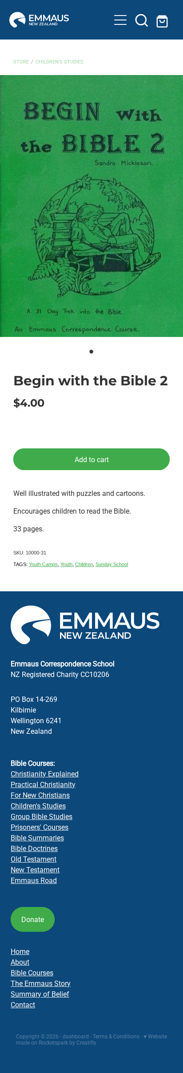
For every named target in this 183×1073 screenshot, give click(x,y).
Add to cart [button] (92, 459)
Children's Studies (60, 61)
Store (21, 61)
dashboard (76, 1036)
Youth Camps (43, 564)
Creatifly (86, 1042)
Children (84, 564)
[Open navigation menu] (120, 20)
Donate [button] (32, 919)
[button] (141, 20)
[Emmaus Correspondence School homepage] (59, 20)
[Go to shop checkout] (163, 20)
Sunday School (111, 564)
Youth (66, 564)
